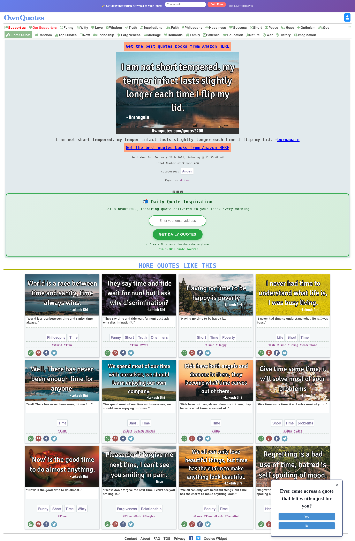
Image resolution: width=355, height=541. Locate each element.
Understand (309, 345)
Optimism (308, 27)
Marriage (154, 34)
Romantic (175, 34)
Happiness (217, 27)
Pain (138, 516)
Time (185, 180)
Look (219, 516)
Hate (269, 508)
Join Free (217, 4)
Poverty (228, 337)
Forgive (150, 516)
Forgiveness (131, 34)
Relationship (151, 508)
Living (293, 345)
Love (99, 27)
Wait (145, 345)
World (58, 345)
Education (235, 34)
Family (195, 34)
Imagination (307, 34)
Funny (68, 27)
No (307, 525)
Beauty (210, 508)
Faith (175, 27)
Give (299, 430)
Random (45, 34)
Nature (254, 34)
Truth (133, 27)
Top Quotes (68, 34)
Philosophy (193, 27)
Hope (290, 27)
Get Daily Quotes (177, 234)
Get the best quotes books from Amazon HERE (177, 46)
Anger (187, 171)
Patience (213, 34)
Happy (222, 345)
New (86, 34)
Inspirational (153, 27)
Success (240, 27)
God (326, 27)
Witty (84, 27)
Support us (17, 27)
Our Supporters (44, 27)
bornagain (288, 139)
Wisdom (115, 27)
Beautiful (232, 516)
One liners (159, 337)
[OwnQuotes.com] (26, 14)
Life (280, 337)
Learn (139, 430)
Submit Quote (20, 34)
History (285, 34)
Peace (273, 27)
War (269, 34)
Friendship (105, 34)
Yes (306, 516)
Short (257, 27)
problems (305, 423)
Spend (151, 430)
